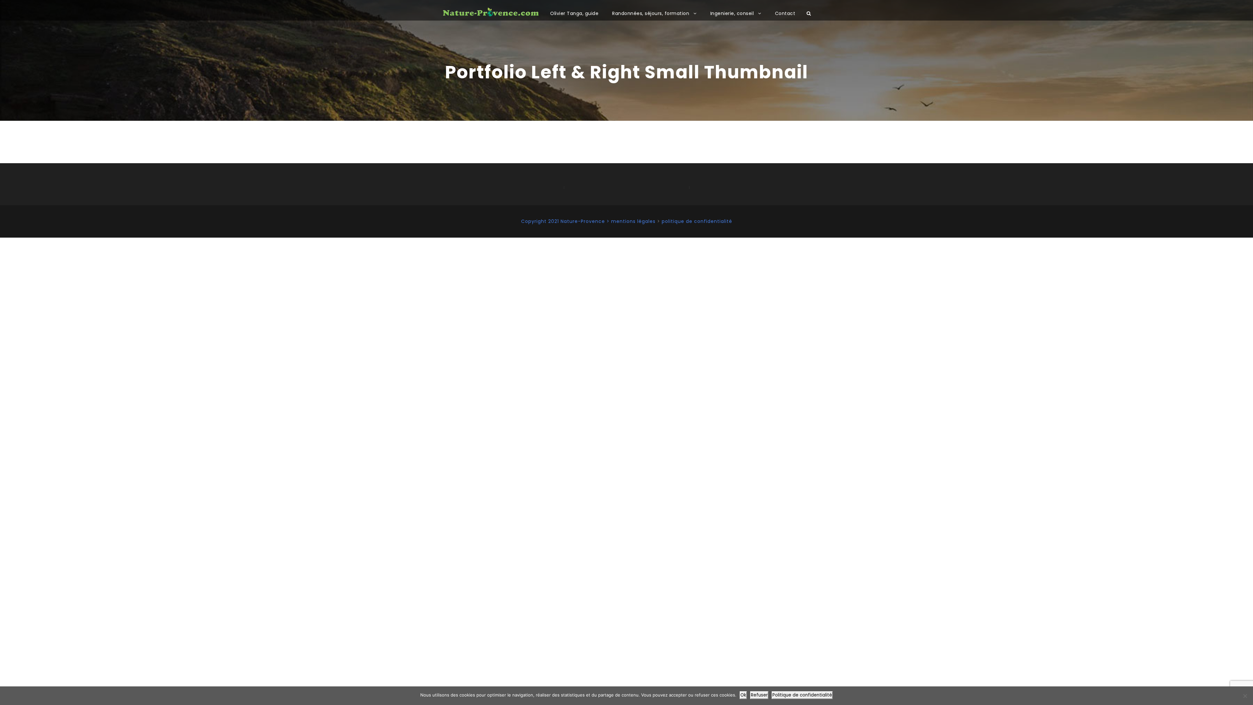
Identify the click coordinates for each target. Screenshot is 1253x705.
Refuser (759, 695)
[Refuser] (1245, 696)
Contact (785, 13)
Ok (743, 695)
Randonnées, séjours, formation (650, 13)
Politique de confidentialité (802, 695)
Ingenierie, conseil (732, 13)
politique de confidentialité (697, 221)
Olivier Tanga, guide (574, 13)
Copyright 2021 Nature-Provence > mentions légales (588, 221)
